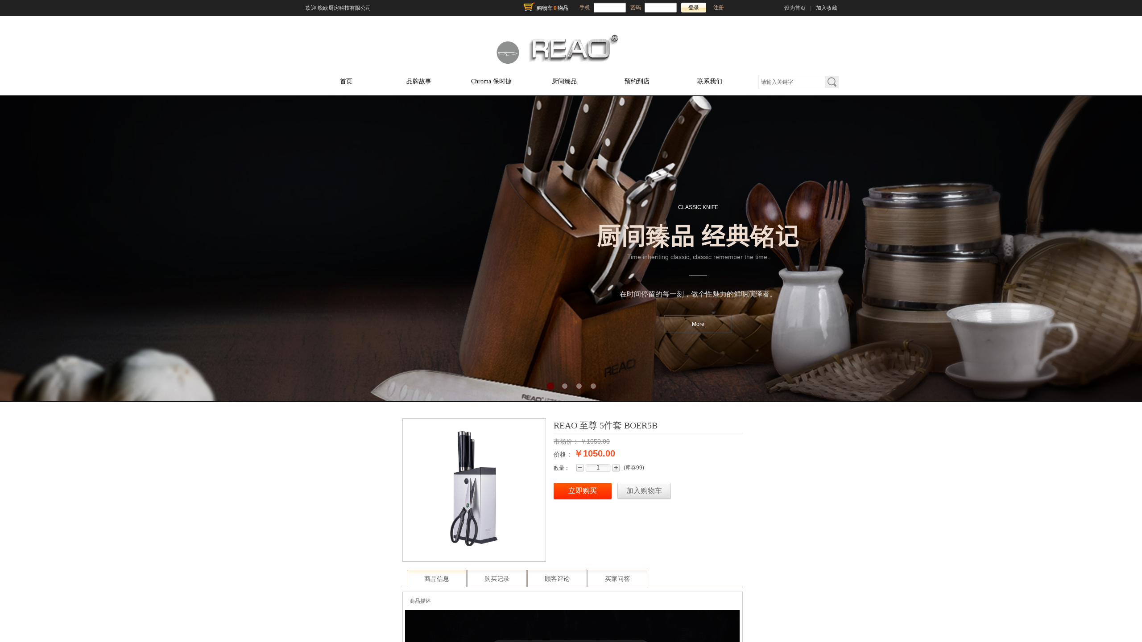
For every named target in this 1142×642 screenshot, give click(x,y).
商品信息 (436, 579)
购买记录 (496, 579)
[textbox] (791, 82)
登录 (693, 7)
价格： (563, 454)
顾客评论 (557, 579)
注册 (718, 7)
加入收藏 (826, 8)
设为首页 (795, 8)
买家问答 (617, 579)
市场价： (566, 441)
